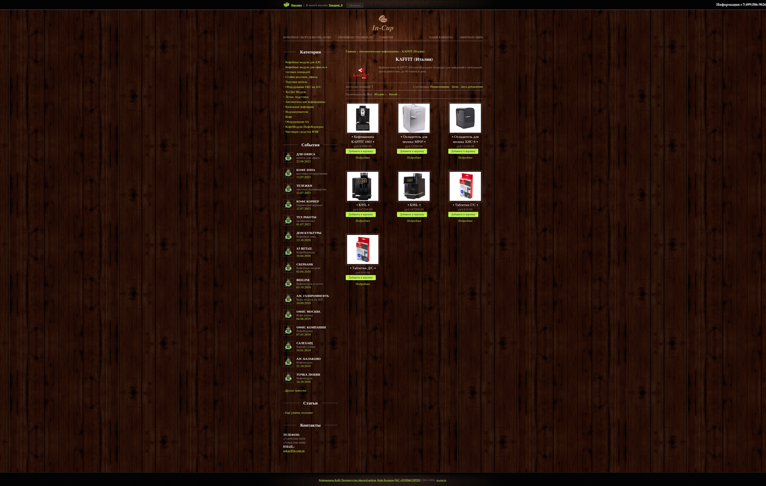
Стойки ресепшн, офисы (301, 77)
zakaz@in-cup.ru (294, 451)
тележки (304, 185)
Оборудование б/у (297, 122)
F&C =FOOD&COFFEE (407, 480)
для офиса (305, 154)
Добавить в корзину (361, 151)
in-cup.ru (441, 480)
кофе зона (305, 170)
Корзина (296, 5)
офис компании (311, 327)
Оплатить (355, 5)
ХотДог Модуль (295, 92)
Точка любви (308, 374)
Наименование (439, 86)
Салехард (304, 343)
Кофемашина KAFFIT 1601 (362, 139)
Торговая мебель (296, 82)
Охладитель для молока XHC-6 (466, 139)
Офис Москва (308, 311)
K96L (414, 204)
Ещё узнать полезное (299, 412)
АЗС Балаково (308, 358)
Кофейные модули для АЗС (303, 62)
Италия (380, 94)
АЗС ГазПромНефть (312, 296)
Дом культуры (308, 233)
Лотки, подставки (296, 97)
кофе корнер (307, 201)
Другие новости (295, 390)
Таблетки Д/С (362, 267)
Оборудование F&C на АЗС (303, 87)
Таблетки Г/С (465, 204)
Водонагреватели (296, 112)
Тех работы (306, 217)
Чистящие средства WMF (302, 132)
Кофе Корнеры (385, 480)
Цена (455, 86)
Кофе (288, 117)
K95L (363, 204)
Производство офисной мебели (358, 480)
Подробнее (363, 157)
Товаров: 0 (336, 5)
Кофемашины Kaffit (330, 480)
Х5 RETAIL (304, 248)
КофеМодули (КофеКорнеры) (304, 127)
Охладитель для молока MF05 (415, 139)
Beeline (303, 280)
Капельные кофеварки (299, 107)
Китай (394, 94)
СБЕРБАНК (304, 264)
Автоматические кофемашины (305, 102)
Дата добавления (472, 86)
